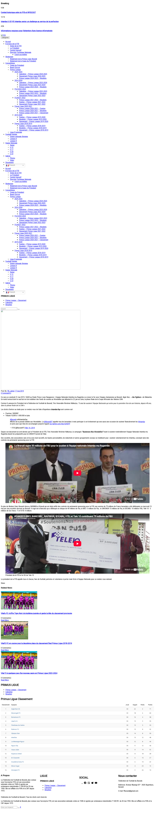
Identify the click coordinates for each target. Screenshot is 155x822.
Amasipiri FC (15, 770)
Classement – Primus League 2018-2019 (33, 130)
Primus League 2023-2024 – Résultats (33, 87)
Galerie (7, 156)
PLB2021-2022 (20, 98)
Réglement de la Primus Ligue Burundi (23, 59)
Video (12, 160)
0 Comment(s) (6, 393)
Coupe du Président (17, 65)
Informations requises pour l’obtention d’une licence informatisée (26, 31)
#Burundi (13, 419)
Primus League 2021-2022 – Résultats (33, 100)
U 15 (11, 147)
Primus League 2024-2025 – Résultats (33, 78)
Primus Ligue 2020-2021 (23, 106)
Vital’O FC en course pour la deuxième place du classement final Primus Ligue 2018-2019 (36, 643)
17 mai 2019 (19, 391)
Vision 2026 (15, 750)
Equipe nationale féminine (19, 136)
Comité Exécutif (15, 50)
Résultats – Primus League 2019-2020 (33, 119)
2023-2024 (18, 80)
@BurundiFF (48, 422)
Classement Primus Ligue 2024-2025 (32, 76)
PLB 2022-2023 (20, 89)
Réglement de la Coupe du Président (23, 61)
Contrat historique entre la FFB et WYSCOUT (18, 12)
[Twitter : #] (92, 783)
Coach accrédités (21, 54)
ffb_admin (11, 391)
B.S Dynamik (15, 758)
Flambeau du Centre (17, 725)
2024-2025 (18, 72)
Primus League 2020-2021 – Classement (33, 113)
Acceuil (8, 42)
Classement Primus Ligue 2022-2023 (32, 95)
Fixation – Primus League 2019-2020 (32, 117)
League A (13, 139)
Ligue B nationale (16, 132)
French (12, 165)
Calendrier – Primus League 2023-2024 (33, 83)
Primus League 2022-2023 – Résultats (33, 93)
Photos (12, 158)
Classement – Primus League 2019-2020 (33, 121)
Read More (5, 620)
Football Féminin (11, 134)
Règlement (9, 57)
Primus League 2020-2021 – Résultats (33, 111)
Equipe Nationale (11, 143)
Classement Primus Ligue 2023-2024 (32, 85)
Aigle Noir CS (15, 709)
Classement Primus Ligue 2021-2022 (32, 104)
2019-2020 (18, 115)
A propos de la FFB (12, 44)
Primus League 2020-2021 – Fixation (32, 108)
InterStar (14, 737)
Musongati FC (15, 713)
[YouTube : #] (96, 783)
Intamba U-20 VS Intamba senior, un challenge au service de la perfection (30, 21)
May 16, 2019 (30, 428)
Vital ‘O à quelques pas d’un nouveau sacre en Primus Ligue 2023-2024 (29, 673)
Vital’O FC (14, 721)
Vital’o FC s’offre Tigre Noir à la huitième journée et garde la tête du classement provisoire (36, 613)
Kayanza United (16, 754)
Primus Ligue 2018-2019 (23, 124)
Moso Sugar (15, 766)
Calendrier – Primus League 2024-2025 (33, 74)
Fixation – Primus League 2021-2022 (32, 102)
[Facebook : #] (85, 783)
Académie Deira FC (17, 762)
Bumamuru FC (15, 717)
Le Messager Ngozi (17, 741)
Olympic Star (15, 733)
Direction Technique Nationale (20, 52)
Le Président (14, 48)
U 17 (11, 149)
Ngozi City (14, 745)
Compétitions (10, 63)
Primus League (15, 70)
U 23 (11, 154)
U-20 (11, 152)
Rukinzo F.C (15, 729)
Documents (9, 162)
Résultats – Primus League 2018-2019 (33, 128)
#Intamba (141, 422)
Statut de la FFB (15, 46)
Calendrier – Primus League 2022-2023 (33, 91)
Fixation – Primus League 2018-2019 (32, 126)
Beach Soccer (15, 67)
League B (13, 141)
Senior (12, 145)
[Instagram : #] (88, 783)
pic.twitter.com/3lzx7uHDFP (60, 424)
